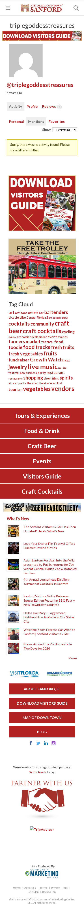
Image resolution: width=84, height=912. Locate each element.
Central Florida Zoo (39, 317)
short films (51, 378)
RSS (65, 887)
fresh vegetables (26, 353)
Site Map (33, 891)
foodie (15, 347)
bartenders (56, 312)
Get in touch (37, 772)
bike (22, 317)
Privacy (55, 887)
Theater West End (50, 383)
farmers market (25, 341)
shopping (33, 378)
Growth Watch (46, 360)
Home (17, 887)
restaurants (16, 378)
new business (28, 373)
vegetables (37, 389)
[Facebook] (30, 744)
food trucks (36, 347)
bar (41, 313)
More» (73, 658)
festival (47, 342)
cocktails (19, 323)
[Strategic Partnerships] (42, 819)
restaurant (56, 372)
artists (33, 313)
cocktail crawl (60, 317)
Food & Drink (42, 430)
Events (42, 461)
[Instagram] (53, 744)
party (41, 373)
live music (43, 366)
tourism (15, 389)
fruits (50, 353)
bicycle (14, 317)
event (52, 337)
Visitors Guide (42, 476)
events (63, 337)
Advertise (30, 887)
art (11, 312)
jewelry (18, 367)
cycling (68, 331)
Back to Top (49, 891)
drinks (12, 337)
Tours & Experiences (42, 415)
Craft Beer (42, 446)
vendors (62, 388)
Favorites (57, 121)
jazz (66, 360)
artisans (21, 313)
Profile (32, 106)
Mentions (36, 121)
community (42, 323)
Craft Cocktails (42, 491)
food (58, 341)
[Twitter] (38, 744)
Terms (43, 887)
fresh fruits (62, 347)
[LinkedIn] (46, 744)
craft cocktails (42, 330)
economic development (32, 337)
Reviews (51, 106)
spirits (66, 378)
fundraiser (19, 359)
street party (17, 383)
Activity (15, 106)
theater (32, 383)
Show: (47, 129)
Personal (16, 121)
